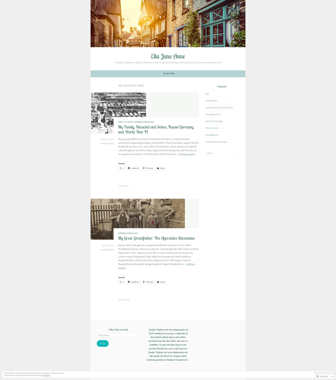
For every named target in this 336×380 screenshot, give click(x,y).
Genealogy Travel (213, 114)
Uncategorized (211, 134)
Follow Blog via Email (118, 329)
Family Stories (125, 122)
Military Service (212, 128)
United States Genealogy (216, 141)
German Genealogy (144, 122)
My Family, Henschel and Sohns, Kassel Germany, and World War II (156, 129)
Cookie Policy (46, 375)
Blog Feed (169, 73)
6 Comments (123, 186)
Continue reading (186, 154)
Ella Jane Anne (168, 56)
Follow (103, 343)
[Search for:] (221, 153)
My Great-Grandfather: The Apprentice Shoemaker (156, 238)
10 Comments (124, 300)
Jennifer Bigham (107, 143)
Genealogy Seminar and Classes (219, 107)
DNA (207, 93)
